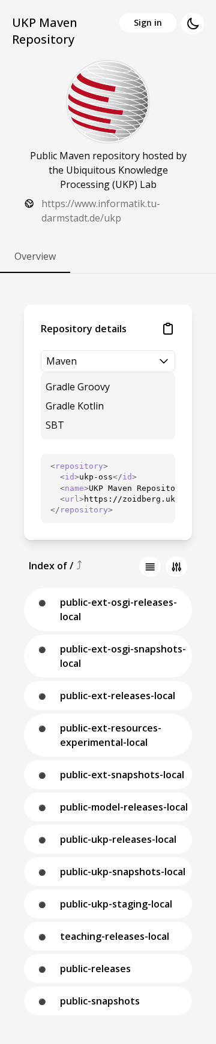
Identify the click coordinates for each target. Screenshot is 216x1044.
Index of (49, 565)
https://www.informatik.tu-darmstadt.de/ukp (100, 210)
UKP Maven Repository (44, 30)
